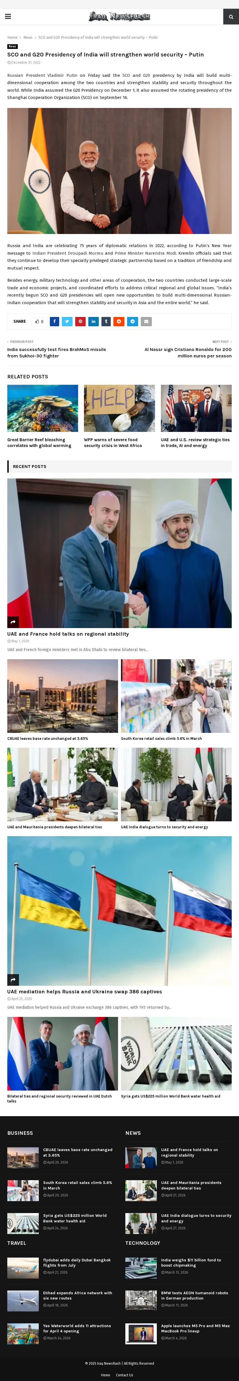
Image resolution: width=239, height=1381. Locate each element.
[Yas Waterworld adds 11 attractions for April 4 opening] (23, 1333)
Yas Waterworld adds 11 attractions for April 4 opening (77, 1328)
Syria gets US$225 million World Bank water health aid (170, 1096)
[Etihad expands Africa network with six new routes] (23, 1300)
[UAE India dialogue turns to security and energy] (176, 784)
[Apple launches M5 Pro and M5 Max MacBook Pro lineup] (141, 1333)
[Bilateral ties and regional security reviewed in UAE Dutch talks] (62, 1054)
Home (105, 1375)
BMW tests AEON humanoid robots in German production (194, 1295)
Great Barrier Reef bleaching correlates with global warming (39, 442)
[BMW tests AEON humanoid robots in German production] (141, 1300)
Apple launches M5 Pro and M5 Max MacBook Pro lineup (195, 1328)
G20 (146, 75)
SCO (126, 75)
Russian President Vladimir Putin (42, 75)
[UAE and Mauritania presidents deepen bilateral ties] (62, 784)
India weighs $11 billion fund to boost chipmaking (191, 1263)
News (12, 46)
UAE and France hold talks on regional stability (68, 634)
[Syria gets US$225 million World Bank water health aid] (176, 1054)
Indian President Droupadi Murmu (67, 253)
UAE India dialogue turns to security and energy (164, 827)
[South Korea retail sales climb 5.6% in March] (176, 696)
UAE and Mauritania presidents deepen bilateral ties (54, 827)
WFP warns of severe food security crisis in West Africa (113, 442)
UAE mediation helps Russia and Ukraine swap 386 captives (84, 991)
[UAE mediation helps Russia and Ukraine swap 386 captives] (119, 910)
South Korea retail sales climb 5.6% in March (161, 738)
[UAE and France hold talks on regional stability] (119, 553)
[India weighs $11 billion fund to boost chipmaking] (141, 1268)
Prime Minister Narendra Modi (145, 253)
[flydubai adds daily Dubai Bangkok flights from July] (23, 1268)
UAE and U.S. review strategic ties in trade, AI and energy (195, 442)
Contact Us (124, 1375)
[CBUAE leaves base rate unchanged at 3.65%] (62, 696)
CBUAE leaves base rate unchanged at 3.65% (47, 738)
